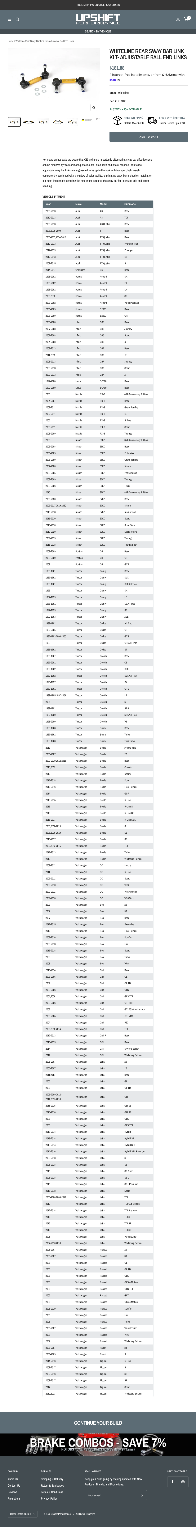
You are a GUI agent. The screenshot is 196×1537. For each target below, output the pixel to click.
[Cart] (186, 19)
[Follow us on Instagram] (183, 1481)
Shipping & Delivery (52, 1479)
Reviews (12, 1492)
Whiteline (123, 93)
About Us (13, 1479)
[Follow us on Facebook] (172, 1481)
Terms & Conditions (52, 1492)
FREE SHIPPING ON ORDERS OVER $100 (98, 4)
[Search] (17, 19)
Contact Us (14, 1485)
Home (10, 41)
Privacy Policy (49, 1498)
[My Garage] (178, 19)
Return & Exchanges (52, 1485)
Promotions (14, 1498)
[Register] (141, 1495)
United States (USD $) (20, 1514)
